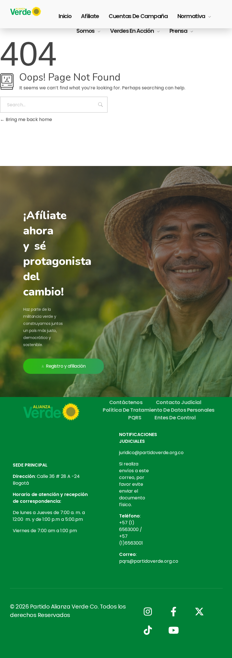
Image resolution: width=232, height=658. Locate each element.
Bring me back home (28, 119)
